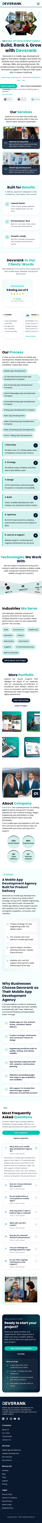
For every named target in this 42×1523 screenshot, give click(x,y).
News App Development (14, 415)
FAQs (4, 1477)
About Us (5, 1430)
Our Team (6, 1433)
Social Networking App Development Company (19, 402)
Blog (3, 1474)
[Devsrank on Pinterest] (19, 1419)
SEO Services (7, 1460)
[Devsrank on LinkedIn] (3, 1419)
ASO (18, 80)
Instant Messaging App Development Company (20, 394)
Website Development (32, 77)
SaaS (6, 629)
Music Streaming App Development (19, 429)
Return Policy (7, 1505)
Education (8, 635)
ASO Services (7, 1457)
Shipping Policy (7, 1508)
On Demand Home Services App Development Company (17, 377)
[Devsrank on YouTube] (15, 1419)
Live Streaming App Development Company (18, 386)
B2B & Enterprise (11, 652)
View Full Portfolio (21, 700)
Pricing (4, 1484)
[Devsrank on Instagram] (11, 1419)
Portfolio (21, 1354)
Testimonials (7, 1436)
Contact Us (6, 1440)
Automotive (23, 641)
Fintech (20, 635)
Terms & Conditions (9, 1498)
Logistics (7, 647)
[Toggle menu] (38, 3)
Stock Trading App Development (18, 435)
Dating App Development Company (19, 410)
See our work (7, 94)
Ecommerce (18, 629)
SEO (23, 80)
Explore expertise (21, 1138)
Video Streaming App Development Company (19, 422)
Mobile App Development (11, 77)
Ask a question (21, 1133)
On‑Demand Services (25, 647)
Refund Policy (7, 1501)
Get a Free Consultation (21, 1348)
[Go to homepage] (12, 3)
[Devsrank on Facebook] (7, 1419)
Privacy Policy (7, 1494)
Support (5, 1481)
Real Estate (9, 641)
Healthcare (33, 629)
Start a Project (21, 706)
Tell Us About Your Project (15, 660)
